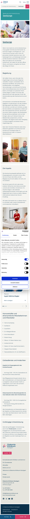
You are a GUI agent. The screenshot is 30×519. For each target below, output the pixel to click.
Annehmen (15, 278)
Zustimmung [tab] (5, 235)
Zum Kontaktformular (9, 495)
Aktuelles (5, 465)
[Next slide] (26, 306)
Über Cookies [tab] (24, 235)
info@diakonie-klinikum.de (10, 493)
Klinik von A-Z (6, 467)
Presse (4, 474)
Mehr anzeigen (8, 300)
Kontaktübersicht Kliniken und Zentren (14, 459)
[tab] (3, 306)
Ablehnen (15, 286)
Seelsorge (21, 6)
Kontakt (6, 516)
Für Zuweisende (7, 462)
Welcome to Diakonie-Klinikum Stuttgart (14, 470)
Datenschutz (6, 509)
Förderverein (6, 477)
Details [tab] (15, 235)
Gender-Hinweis (7, 511)
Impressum (14, 509)
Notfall (21, 516)
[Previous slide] (23, 306)
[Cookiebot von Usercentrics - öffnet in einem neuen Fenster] (22, 231)
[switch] (26, 264)
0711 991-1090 (9, 490)
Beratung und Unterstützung (8, 6)
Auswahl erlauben (15, 282)
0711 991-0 (7, 488)
